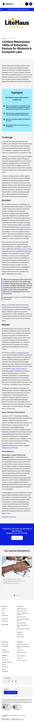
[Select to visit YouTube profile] (15, 681)
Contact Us (19, 658)
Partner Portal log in (21, 652)
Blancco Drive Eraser (23, 227)
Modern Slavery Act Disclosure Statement (13, 719)
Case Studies (11, 38)
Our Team (4, 664)
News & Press (5, 666)
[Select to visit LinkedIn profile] (9, 681)
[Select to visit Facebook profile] (5, 681)
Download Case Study (9, 517)
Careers (3, 669)
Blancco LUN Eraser (21, 622)
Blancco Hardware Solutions (23, 628)
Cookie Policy (15, 718)
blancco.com (6, 513)
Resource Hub (5, 644)
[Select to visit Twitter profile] (12, 681)
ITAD (3, 611)
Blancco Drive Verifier (22, 611)
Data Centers (5, 615)
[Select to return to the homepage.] (8, 3)
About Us (4, 657)
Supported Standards (7, 662)
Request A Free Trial (21, 660)
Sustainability (5, 671)
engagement (21, 353)
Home (3, 38)
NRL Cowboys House (19, 368)
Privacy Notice (6, 718)
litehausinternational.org (9, 445)
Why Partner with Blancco (23, 644)
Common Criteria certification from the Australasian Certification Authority (17, 251)
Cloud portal (20, 634)
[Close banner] (32, 9)
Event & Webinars (6, 652)
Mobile (3, 613)
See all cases (5, 621)
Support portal (20, 636)
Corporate (4, 608)
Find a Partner (20, 650)
